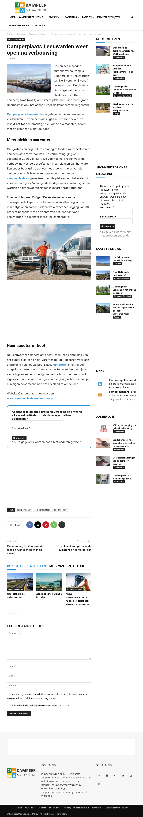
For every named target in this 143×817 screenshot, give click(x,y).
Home (12, 17)
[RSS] (123, 776)
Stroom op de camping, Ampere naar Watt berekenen (124, 51)
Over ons (30, 807)
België (116, 113)
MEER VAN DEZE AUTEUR (66, 566)
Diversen (53, 17)
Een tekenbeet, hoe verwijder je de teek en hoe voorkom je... (124, 443)
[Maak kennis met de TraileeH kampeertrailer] (103, 108)
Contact (37, 25)
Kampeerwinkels (19, 25)
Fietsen (117, 317)
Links (19, 807)
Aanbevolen (119, 57)
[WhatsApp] (53, 524)
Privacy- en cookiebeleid (76, 807)
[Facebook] (29, 524)
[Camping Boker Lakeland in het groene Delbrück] (103, 90)
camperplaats (24, 509)
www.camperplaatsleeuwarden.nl (30, 398)
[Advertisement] (49, 311)
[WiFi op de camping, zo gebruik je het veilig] (103, 429)
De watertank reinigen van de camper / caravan (124, 461)
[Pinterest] (45, 524)
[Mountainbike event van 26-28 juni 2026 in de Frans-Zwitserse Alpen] (103, 308)
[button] (132, 17)
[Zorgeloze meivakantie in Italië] (49, 582)
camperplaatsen (18, 178)
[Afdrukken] (61, 524)
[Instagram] (107, 775)
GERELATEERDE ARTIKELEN (26, 566)
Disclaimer (54, 807)
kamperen (60, 364)
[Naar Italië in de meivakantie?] (20, 582)
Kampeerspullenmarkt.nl (124, 380)
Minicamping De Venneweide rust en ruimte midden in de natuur (25, 550)
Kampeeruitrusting (30, 17)
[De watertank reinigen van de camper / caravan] (103, 461)
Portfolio (96, 807)
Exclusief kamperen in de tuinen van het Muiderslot (75, 548)
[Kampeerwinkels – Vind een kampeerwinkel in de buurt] (103, 69)
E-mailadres (21, 428)
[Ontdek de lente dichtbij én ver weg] (103, 261)
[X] (37, 524)
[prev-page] (9, 611)
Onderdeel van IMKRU (116, 807)
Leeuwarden (60, 509)
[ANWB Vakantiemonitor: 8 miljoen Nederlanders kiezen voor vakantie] (78, 582)
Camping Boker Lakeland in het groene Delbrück (124, 89)
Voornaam (20, 418)
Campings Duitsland (122, 96)
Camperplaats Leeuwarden (25, 114)
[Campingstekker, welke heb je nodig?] (103, 479)
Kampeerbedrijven (108, 17)
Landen (87, 17)
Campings (71, 17)
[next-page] (15, 611)
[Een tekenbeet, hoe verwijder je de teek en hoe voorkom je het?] (103, 443)
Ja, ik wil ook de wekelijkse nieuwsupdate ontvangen (39, 705)
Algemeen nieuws (38, 34)
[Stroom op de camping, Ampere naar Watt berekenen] (103, 51)
